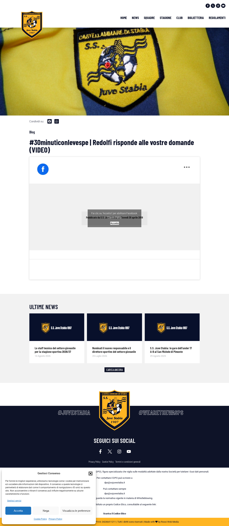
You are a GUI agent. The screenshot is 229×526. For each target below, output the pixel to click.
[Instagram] (218, 6)
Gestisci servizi (14, 500)
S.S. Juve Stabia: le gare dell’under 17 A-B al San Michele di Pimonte (171, 350)
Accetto (114, 223)
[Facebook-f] (208, 6)
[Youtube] (223, 6)
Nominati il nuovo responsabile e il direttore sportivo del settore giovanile (114, 350)
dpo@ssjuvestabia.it (114, 482)
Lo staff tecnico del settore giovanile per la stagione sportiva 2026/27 (55, 350)
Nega (46, 510)
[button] (90, 473)
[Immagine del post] (56, 327)
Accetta (18, 510)
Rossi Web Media (170, 521)
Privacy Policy (55, 519)
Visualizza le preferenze (76, 510)
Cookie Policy (40, 519)
